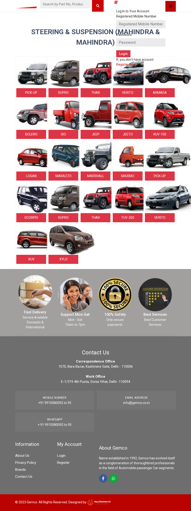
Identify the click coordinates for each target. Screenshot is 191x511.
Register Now (126, 64)
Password (124, 35)
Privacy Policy (25, 463)
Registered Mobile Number (136, 16)
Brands (20, 469)
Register (63, 463)
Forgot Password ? (129, 74)
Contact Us (23, 476)
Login (61, 456)
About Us (22, 456)
